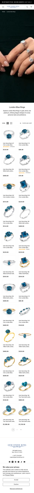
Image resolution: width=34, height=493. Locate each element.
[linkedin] (13, 462)
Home (3, 11)
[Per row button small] (11, 123)
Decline (16, 484)
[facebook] (10, 462)
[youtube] (24, 462)
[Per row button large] (7, 123)
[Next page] (21, 429)
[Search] (27, 6)
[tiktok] (21, 462)
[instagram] (18, 462)
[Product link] (9, 134)
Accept (16, 480)
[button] (3, 7)
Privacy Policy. (9, 475)
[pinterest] (15, 462)
